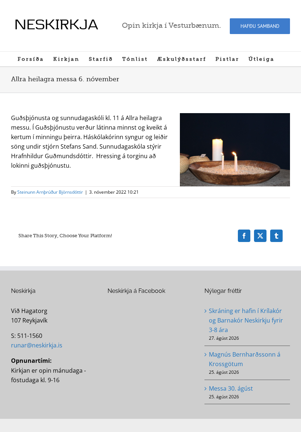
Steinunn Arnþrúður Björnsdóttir (50, 192)
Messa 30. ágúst (231, 388)
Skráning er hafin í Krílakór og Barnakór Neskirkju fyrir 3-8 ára (246, 320)
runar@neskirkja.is (36, 345)
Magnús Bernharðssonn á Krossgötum (244, 359)
